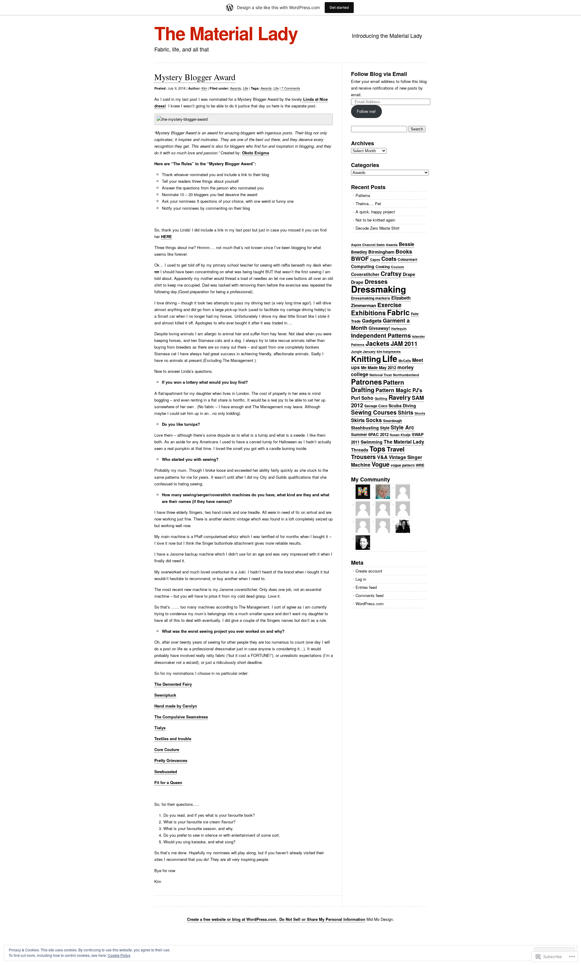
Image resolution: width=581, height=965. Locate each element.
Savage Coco (375, 406)
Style (384, 428)
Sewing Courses (374, 412)
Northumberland (406, 375)
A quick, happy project (375, 212)
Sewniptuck (165, 695)
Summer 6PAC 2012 (370, 434)
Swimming (371, 442)
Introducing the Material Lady (387, 35)
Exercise (389, 304)
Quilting (381, 398)
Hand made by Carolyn (175, 706)
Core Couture (166, 749)
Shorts (420, 413)
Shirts (405, 412)
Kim (204, 88)
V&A (382, 457)
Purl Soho (362, 397)
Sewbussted (165, 771)
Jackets (377, 343)
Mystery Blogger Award (194, 77)
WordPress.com (370, 603)
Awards (235, 88)
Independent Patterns (381, 335)
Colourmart (407, 259)
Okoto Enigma (255, 153)
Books (404, 251)
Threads (359, 450)
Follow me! (366, 111)
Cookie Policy (119, 955)
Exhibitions (368, 312)
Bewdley (359, 252)
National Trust (380, 375)
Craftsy (391, 273)
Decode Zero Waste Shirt (377, 228)
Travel (396, 449)
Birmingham (381, 251)
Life (245, 88)
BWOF (360, 258)
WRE (420, 465)
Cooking (383, 266)
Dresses (376, 281)
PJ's (417, 390)
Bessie (406, 244)
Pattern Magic (393, 390)
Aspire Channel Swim (368, 244)
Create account (369, 571)
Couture (397, 266)
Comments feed (369, 595)
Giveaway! (379, 328)
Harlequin (399, 328)
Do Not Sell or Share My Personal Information (322, 919)
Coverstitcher (365, 274)
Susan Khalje (400, 434)
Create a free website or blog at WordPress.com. (232, 919)
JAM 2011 (404, 343)
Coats (388, 258)
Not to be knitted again (375, 220)
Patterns (363, 195)
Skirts (358, 420)
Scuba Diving (402, 405)
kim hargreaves (389, 351)
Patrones (366, 381)
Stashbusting (365, 428)
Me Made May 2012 (378, 367)
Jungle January (363, 351)
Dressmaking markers (370, 298)
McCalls (405, 360)
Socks (374, 420)
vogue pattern (403, 465)
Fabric (398, 312)
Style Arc (402, 427)
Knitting (366, 358)
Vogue (380, 464)
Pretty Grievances (170, 760)
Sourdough (392, 420)
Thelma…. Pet (368, 203)
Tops (377, 449)
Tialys (160, 727)
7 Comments (290, 88)
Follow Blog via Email (379, 74)
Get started (339, 7)
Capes (375, 259)
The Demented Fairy (173, 684)
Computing (362, 266)
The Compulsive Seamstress (181, 717)
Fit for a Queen (168, 782)
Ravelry (400, 397)
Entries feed (366, 587)
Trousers (363, 456)
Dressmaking (378, 289)
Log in (361, 579)
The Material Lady (225, 33)
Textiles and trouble (172, 738)
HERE (166, 236)
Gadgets (372, 320)
